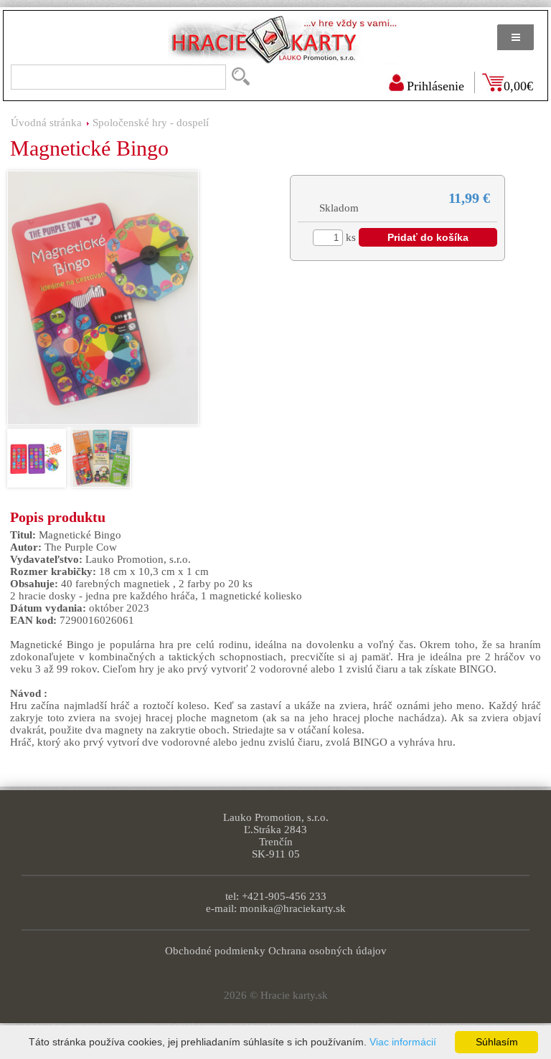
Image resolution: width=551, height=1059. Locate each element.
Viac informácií (402, 1042)
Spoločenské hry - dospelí (151, 122)
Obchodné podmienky (215, 950)
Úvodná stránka (46, 122)
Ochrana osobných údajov (327, 950)
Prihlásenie (435, 86)
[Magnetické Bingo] (103, 298)
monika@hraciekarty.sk (293, 908)
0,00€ (518, 86)
